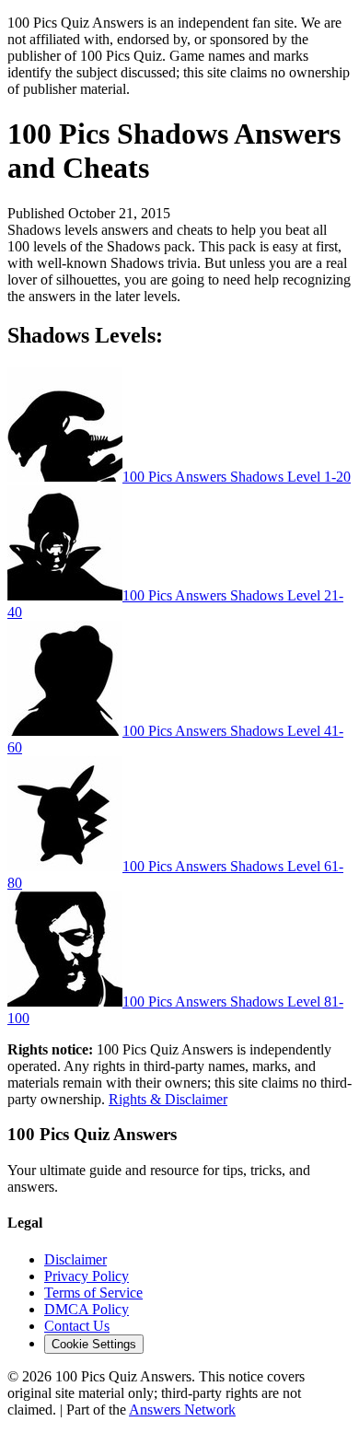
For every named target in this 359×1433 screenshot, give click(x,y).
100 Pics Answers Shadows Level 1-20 (236, 476)
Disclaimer (75, 1259)
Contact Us (77, 1326)
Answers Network (182, 1409)
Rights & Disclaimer (168, 1099)
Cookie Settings (94, 1344)
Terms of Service (93, 1292)
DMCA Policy (86, 1309)
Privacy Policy (86, 1276)
